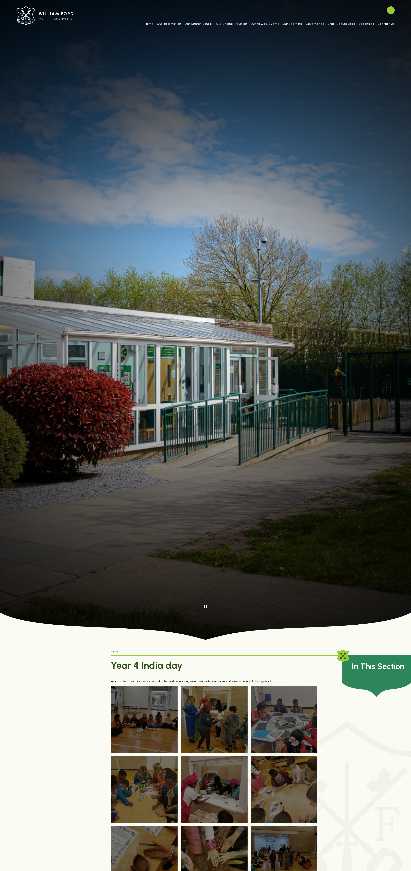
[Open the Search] (391, 10)
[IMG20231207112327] (144, 719)
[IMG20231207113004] (214, 719)
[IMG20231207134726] (144, 789)
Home (114, 651)
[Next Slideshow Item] (212, 606)
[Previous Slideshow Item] (198, 606)
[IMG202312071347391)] (284, 789)
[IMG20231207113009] (214, 789)
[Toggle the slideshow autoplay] (205, 606)
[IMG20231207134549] (284, 719)
